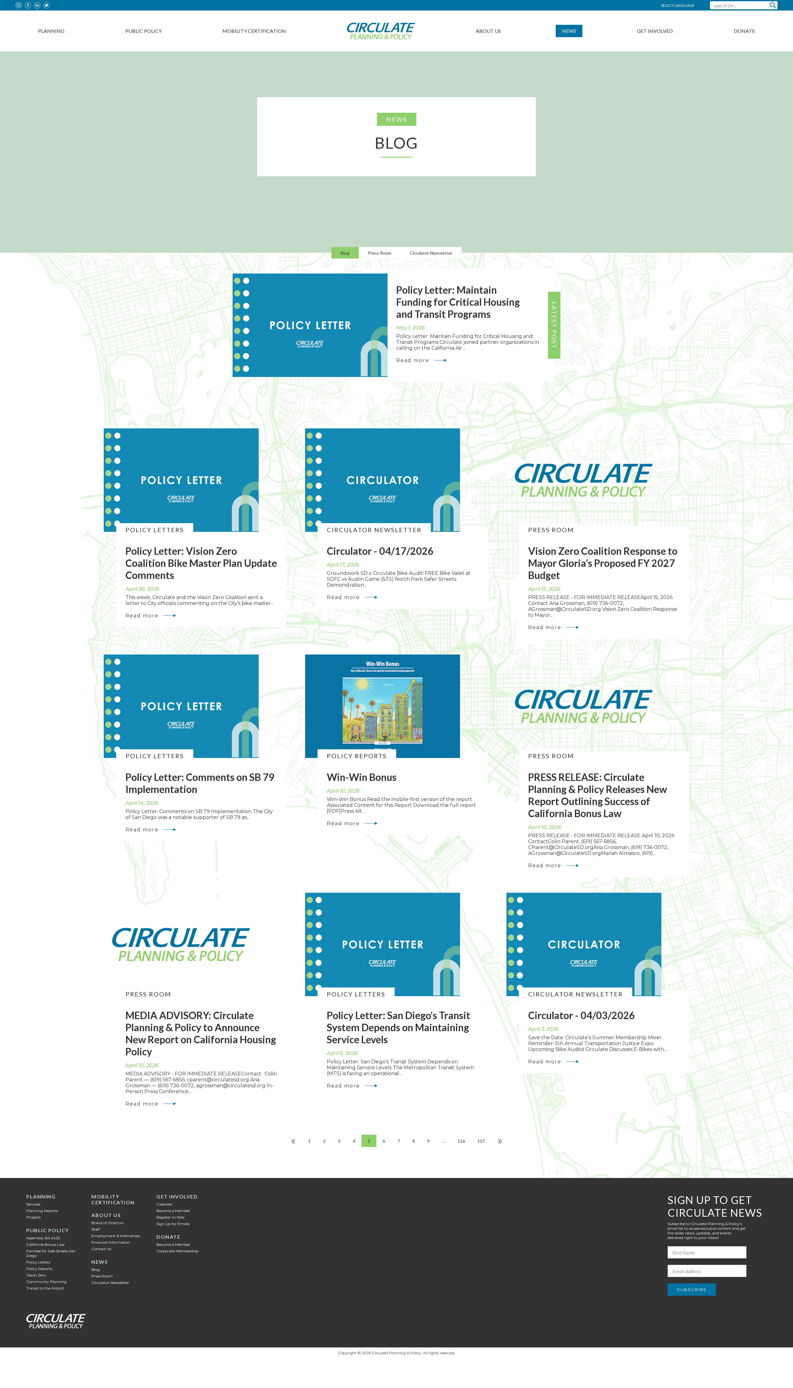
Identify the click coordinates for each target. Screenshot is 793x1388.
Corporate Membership (177, 1251)
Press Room (379, 253)
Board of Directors (107, 1222)
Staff (95, 1229)
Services (33, 1204)
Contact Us (101, 1248)
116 (461, 1141)
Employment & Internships (115, 1235)
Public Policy (143, 31)
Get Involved (655, 31)
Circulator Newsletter (431, 253)
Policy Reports (39, 1268)
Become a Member (173, 1210)
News (569, 31)
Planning (51, 31)
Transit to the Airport (45, 1288)
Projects (33, 1217)
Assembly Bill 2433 (43, 1238)
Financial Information (110, 1242)
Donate (744, 31)
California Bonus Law (45, 1244)
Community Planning (46, 1281)
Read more (412, 360)
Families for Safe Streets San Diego (51, 1253)
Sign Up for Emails (173, 1223)
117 (481, 1141)
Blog (345, 253)
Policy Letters (38, 1262)
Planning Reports (42, 1210)
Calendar (164, 1204)
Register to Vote (170, 1217)
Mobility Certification (254, 31)
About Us (488, 31)
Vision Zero (36, 1275)
